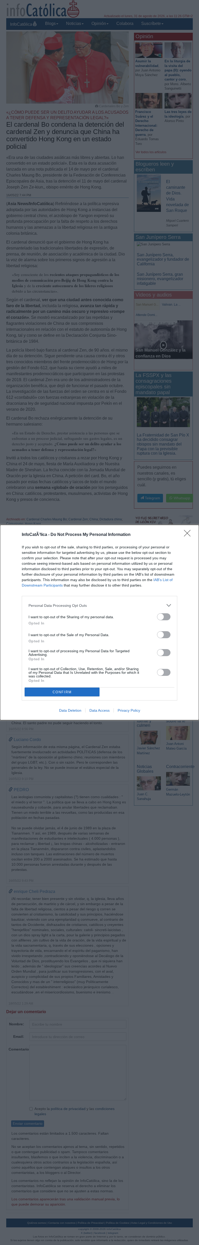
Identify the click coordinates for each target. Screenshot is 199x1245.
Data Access (99, 710)
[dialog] (99, 622)
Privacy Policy (129, 710)
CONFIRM (62, 692)
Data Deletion (70, 710)
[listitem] (99, 605)
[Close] (189, 535)
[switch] (163, 616)
